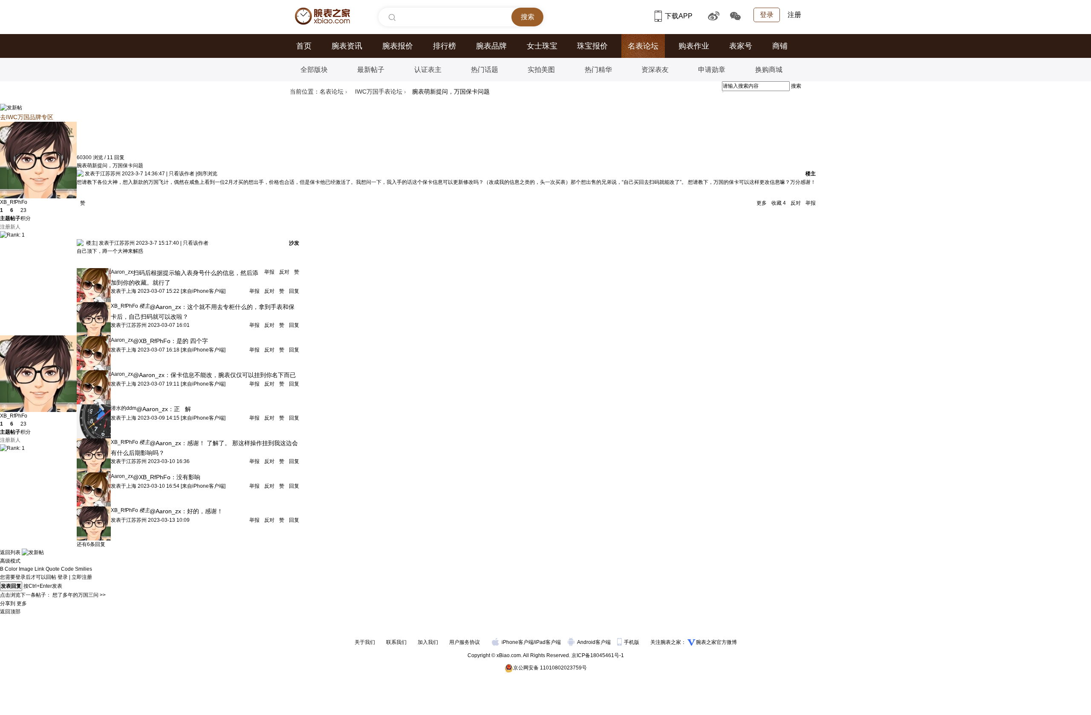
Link (39, 569)
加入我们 (428, 642)
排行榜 (444, 46)
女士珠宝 (542, 46)
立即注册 (82, 577)
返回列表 (10, 552)
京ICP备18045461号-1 (597, 655)
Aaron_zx (122, 272)
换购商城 (768, 69)
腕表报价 (397, 46)
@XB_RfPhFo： (154, 340)
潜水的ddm (123, 408)
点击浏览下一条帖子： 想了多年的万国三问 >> (53, 595)
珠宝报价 (592, 46)
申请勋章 (711, 69)
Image (26, 569)
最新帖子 (370, 69)
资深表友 (655, 69)
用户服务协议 (464, 642)
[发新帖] (11, 108)
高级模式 (10, 561)
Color (11, 569)
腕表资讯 (347, 46)
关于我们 (365, 642)
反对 (795, 203)
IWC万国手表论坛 (378, 91)
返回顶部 (10, 612)
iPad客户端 (548, 642)
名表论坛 (643, 46)
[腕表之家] (322, 16)
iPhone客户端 (518, 642)
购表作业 (693, 46)
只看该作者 (181, 174)
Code (67, 569)
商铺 (780, 46)
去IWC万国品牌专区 (26, 117)
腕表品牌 (491, 46)
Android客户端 (594, 642)
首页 (304, 46)
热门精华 (598, 69)
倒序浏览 (207, 174)
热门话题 (484, 69)
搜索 (796, 86)
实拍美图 (541, 69)
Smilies (83, 569)
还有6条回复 (91, 544)
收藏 (778, 203)
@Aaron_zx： (168, 306)
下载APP (679, 16)
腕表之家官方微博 (716, 642)
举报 (810, 203)
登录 (767, 14)
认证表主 (428, 69)
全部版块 (314, 69)
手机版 (632, 642)
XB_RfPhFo (13, 202)
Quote (53, 569)
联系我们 (396, 642)
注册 (794, 14)
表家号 (740, 46)
